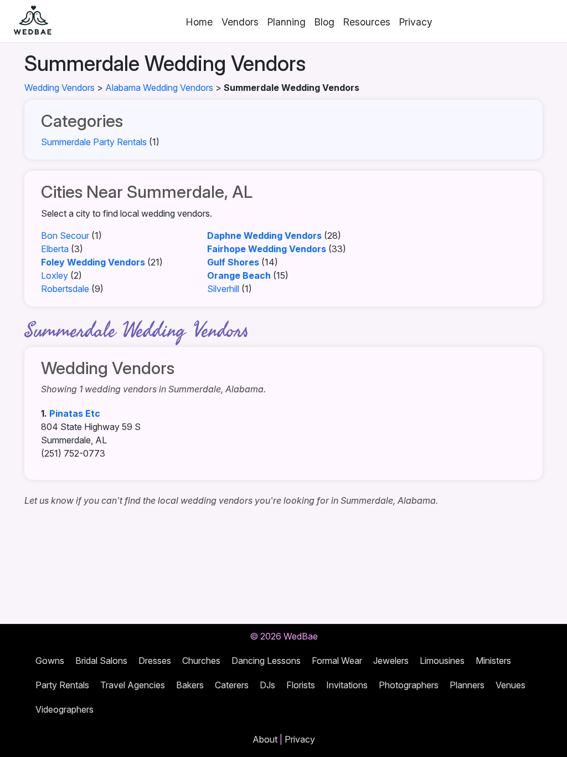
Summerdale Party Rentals (94, 141)
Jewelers (391, 660)
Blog (324, 22)
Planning (286, 22)
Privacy (415, 22)
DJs (267, 684)
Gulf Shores (233, 262)
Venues (510, 684)
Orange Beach (239, 275)
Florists (300, 684)
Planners (467, 684)
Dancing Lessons (266, 660)
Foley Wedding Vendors (93, 262)
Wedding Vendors (59, 87)
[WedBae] (28, 21)
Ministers (493, 660)
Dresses (154, 660)
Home (199, 22)
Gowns (49, 660)
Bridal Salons (101, 660)
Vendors (240, 22)
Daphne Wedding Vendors (264, 235)
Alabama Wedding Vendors (159, 87)
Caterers (232, 684)
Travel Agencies (132, 684)
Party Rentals (62, 684)
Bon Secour (65, 235)
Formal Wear (337, 660)
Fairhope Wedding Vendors (266, 248)
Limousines (442, 660)
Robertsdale (65, 288)
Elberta (55, 248)
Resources (366, 22)
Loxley (54, 275)
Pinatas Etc (74, 413)
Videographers (64, 709)
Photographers (409, 684)
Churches (201, 660)
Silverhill (223, 288)
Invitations (347, 684)
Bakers (190, 684)
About (264, 739)
